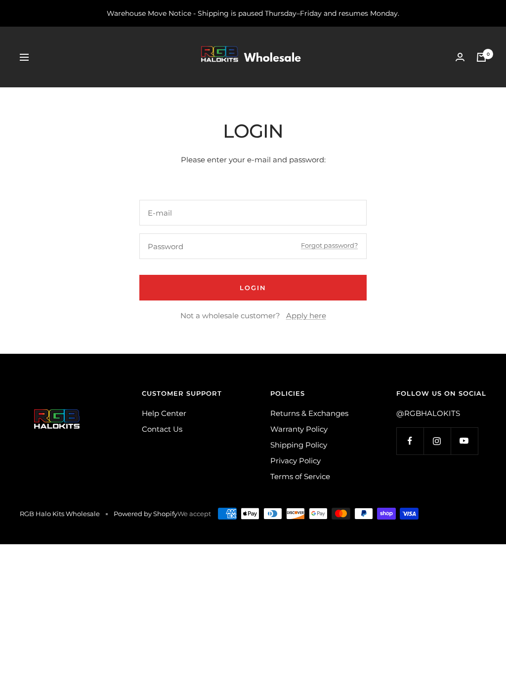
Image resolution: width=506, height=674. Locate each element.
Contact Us (162, 429)
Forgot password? (329, 245)
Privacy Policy (295, 460)
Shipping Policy (298, 444)
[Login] (460, 57)
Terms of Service (300, 476)
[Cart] (481, 57)
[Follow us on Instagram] (437, 440)
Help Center (164, 413)
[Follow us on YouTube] (464, 440)
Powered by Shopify (145, 514)
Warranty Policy (299, 429)
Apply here (306, 315)
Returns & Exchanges (309, 413)
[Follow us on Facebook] (409, 440)
